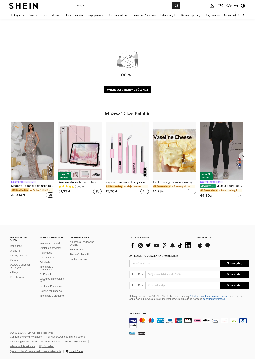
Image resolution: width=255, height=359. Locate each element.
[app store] (200, 247)
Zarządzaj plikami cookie (23, 341)
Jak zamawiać (47, 257)
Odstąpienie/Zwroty (50, 248)
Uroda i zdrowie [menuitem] (233, 15)
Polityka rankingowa (51, 291)
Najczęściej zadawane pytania (82, 243)
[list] (161, 245)
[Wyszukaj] (176, 5)
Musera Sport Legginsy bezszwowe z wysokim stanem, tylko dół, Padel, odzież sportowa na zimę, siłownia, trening (222, 185)
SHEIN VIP (46, 274)
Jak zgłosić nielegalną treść (52, 280)
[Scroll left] (238, 15)
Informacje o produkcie (52, 295)
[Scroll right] (243, 15)
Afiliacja (14, 272)
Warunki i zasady (50, 341)
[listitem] (32, 160)
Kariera (14, 260)
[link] (220, 5)
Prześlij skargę (18, 277)
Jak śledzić (46, 262)
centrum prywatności (214, 299)
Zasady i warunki (19, 255)
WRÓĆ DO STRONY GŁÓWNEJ (127, 89)
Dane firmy (16, 246)
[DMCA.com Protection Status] (141, 333)
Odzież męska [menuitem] (168, 15)
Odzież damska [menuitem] (74, 15)
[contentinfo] (189, 323)
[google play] (207, 247)
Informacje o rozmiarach (46, 268)
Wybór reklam (46, 346)
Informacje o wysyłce (51, 243)
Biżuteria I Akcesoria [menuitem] (144, 15)
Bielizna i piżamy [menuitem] (191, 15)
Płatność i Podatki (79, 254)
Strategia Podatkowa (51, 286)
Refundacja (46, 252)
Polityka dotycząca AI (75, 341)
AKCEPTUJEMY (138, 313)
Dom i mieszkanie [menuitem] (118, 15)
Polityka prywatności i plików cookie (208, 296)
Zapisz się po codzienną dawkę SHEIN (154, 256)
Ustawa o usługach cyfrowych (20, 266)
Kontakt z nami (78, 249)
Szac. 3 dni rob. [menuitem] (51, 15)
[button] (236, 5)
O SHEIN (15, 250)
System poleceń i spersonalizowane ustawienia (35, 351)
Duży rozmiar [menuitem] (212, 15)
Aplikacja (204, 237)
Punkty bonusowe (79, 259)
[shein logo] (23, 5)
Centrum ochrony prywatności (26, 336)
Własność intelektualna (22, 346)
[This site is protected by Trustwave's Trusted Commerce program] (132, 333)
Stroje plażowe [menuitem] (95, 15)
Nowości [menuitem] (33, 15)
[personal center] (212, 5)
